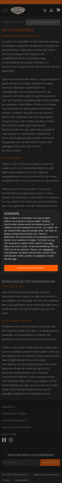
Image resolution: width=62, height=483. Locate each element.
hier (51, 243)
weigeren (48, 249)
